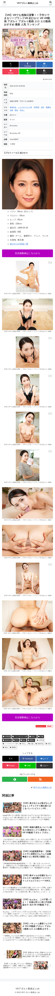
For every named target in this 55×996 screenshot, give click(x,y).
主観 (11, 110)
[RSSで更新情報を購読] (40, 779)
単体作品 (13, 107)
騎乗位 (48, 107)
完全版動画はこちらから (27, 253)
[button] (44, 71)
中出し (22, 110)
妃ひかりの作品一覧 (19, 244)
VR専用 (36, 107)
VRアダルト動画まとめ (27, 3)
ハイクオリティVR (25, 107)
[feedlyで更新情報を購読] (14, 779)
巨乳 (42, 107)
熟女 (16, 110)
